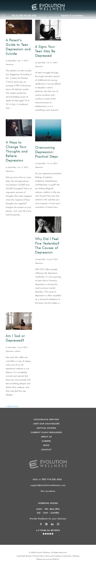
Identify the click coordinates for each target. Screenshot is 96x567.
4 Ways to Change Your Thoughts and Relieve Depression (17, 151)
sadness (17, 351)
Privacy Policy (38, 556)
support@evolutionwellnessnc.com (48, 485)
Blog (46, 445)
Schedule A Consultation (72, 15)
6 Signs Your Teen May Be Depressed (45, 51)
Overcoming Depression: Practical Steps (46, 151)
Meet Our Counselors (46, 424)
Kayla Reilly (12, 61)
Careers (46, 441)
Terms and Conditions (53, 556)
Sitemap (76, 556)
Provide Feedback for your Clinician (48, 518)
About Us (46, 436)
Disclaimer (67, 556)
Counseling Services (46, 419)
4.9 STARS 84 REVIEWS (48, 530)
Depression (10, 64)
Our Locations (48, 491)
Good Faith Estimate (24, 556)
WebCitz (55, 559)
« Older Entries (12, 406)
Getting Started (46, 428)
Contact (46, 449)
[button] (3, 15)
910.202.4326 (55, 479)
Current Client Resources (46, 432)
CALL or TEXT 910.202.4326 (24, 15)
